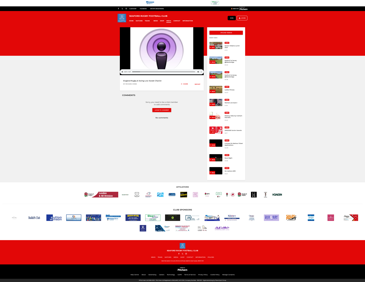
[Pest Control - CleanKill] (215, 3)
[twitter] (122, 9)
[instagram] (126, 9)
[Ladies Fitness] (215, 89)
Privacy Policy (203, 275)
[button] (131, 21)
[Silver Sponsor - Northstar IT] (93, 218)
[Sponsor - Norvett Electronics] (232, 218)
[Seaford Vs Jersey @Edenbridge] (215, 60)
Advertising (152, 275)
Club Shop (132, 8)
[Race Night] (215, 157)
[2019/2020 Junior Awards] (215, 130)
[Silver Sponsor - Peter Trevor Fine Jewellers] (14, 218)
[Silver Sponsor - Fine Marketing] (172, 218)
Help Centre (135, 275)
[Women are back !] (215, 102)
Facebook (143, 8)
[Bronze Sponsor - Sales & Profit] (291, 218)
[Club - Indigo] (222, 228)
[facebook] (118, 9)
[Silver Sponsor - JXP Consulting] (192, 218)
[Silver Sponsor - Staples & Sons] (350, 218)
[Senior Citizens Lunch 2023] (215, 45)
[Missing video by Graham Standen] (215, 115)
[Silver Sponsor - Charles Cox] (73, 218)
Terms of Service (190, 275)
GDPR (180, 275)
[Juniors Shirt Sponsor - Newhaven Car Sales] (150, 3)
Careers (161, 275)
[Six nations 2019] (215, 170)
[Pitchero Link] (243, 9)
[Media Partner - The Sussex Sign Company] (162, 228)
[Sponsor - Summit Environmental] (143, 228)
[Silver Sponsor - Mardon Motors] (133, 218)
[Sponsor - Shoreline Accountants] (311, 218)
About (144, 275)
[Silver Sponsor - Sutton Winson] (54, 218)
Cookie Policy (215, 275)
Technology (171, 275)
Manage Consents (228, 275)
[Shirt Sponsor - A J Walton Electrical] (202, 228)
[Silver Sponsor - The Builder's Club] (34, 218)
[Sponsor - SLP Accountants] (330, 218)
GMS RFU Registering (157, 8)
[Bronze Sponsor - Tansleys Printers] (182, 228)
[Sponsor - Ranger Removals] (251, 218)
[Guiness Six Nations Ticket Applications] (215, 143)
